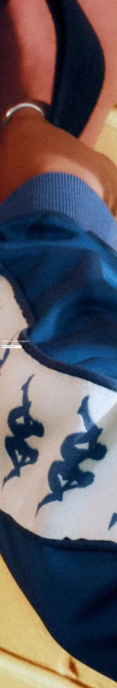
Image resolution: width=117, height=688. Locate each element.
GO (25, 346)
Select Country (8, 344)
